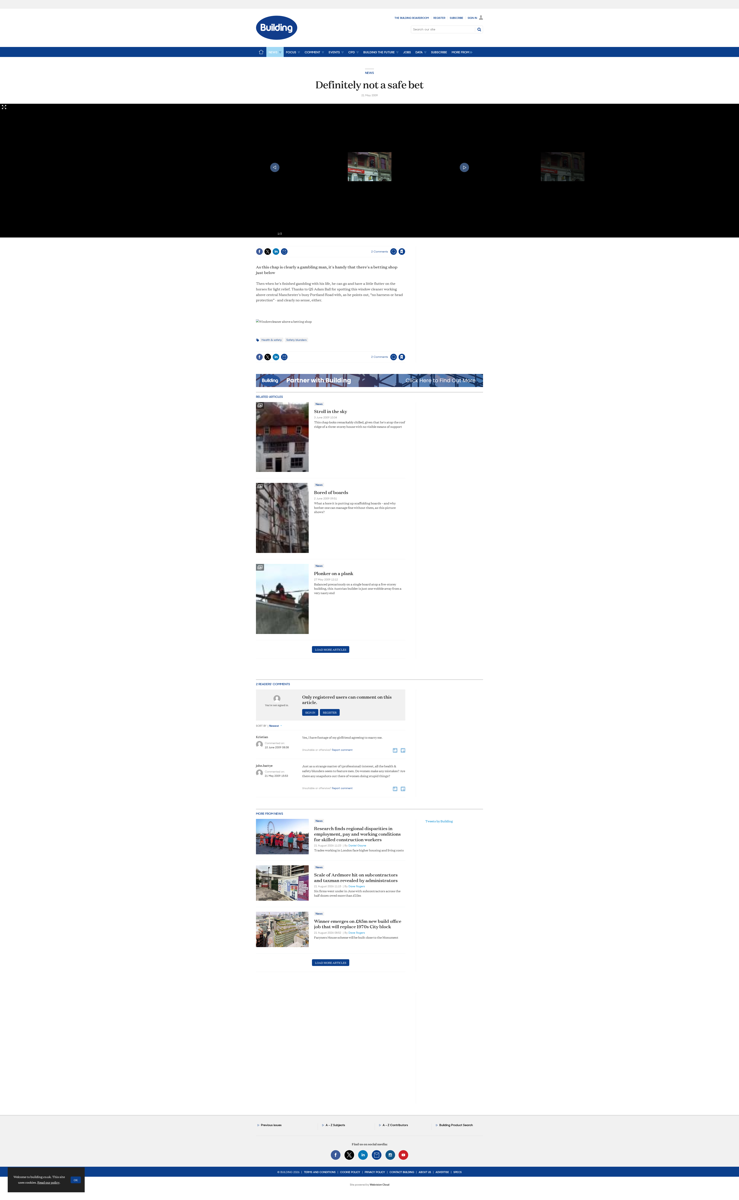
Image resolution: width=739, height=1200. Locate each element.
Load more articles (330, 649)
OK (76, 1180)
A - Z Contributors (395, 1125)
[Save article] (401, 251)
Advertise (442, 1172)
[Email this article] (284, 251)
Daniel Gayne (357, 845)
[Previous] (275, 167)
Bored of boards (331, 492)
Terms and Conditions (320, 1172)
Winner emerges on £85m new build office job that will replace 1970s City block (357, 924)
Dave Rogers (357, 886)
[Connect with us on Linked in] (363, 1155)
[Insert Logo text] (276, 38)
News (369, 73)
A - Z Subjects (335, 1125)
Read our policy (48, 1182)
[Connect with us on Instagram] (390, 1155)
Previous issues (271, 1125)
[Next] (464, 167)
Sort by (261, 726)
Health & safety (272, 340)
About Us (425, 1172)
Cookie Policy (350, 1172)
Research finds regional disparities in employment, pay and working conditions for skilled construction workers (357, 834)
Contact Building (402, 1172)
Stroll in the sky (330, 411)
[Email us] (377, 1155)
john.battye (264, 766)
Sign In (472, 17)
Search (479, 29)
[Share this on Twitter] (267, 251)
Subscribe (456, 17)
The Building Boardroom (412, 17)
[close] (405, 244)
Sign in (353, 244)
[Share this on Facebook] (259, 251)
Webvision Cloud (379, 1184)
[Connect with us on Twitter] (349, 1155)
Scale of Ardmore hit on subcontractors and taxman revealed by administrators (356, 877)
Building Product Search (456, 1125)
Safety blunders (296, 340)
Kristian (262, 737)
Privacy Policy (375, 1172)
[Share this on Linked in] (276, 251)
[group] (461, 52)
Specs (457, 1172)
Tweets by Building (439, 821)
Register (439, 17)
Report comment (342, 750)
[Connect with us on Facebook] (336, 1155)
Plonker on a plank (333, 573)
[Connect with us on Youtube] (403, 1155)
